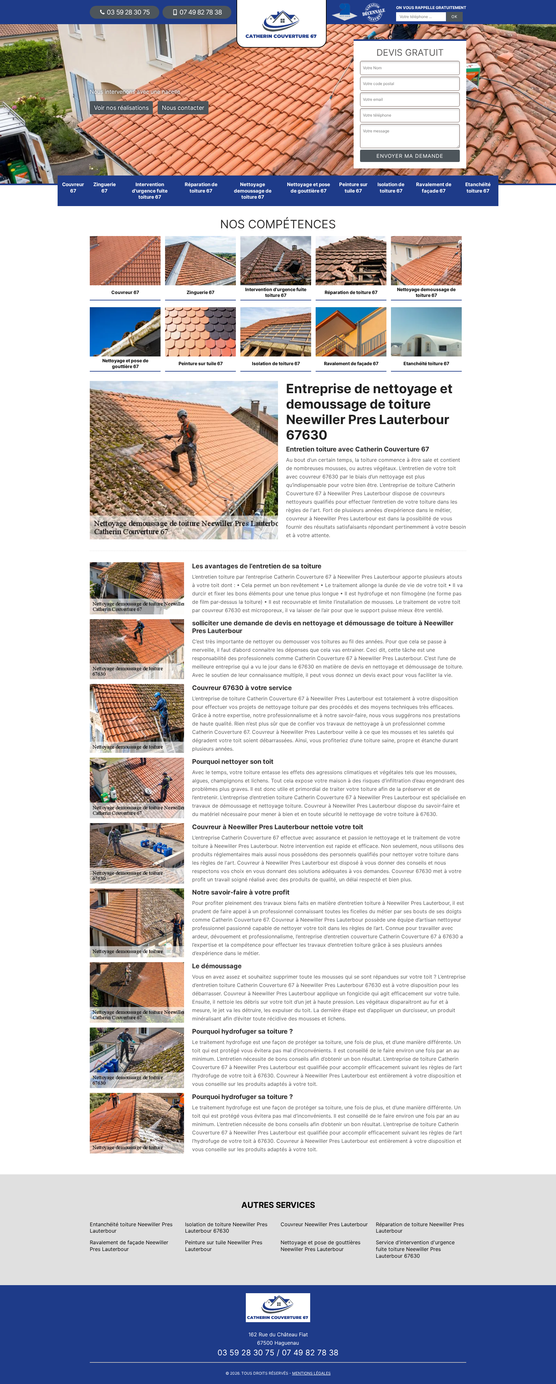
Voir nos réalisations (121, 107)
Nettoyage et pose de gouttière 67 (308, 187)
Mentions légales (311, 1373)
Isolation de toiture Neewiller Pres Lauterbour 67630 (226, 1227)
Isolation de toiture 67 (390, 187)
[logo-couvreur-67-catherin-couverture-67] (278, 1307)
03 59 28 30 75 (128, 12)
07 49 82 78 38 (201, 12)
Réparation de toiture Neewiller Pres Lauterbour (420, 1227)
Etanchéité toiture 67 (478, 187)
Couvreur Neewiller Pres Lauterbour (324, 1224)
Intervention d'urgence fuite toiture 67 (150, 190)
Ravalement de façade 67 (433, 187)
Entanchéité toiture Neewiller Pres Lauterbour (131, 1227)
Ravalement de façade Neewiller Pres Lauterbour (129, 1245)
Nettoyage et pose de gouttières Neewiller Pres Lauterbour (320, 1245)
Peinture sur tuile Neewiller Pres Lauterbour (223, 1245)
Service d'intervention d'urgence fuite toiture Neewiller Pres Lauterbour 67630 (415, 1249)
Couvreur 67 (73, 187)
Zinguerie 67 (104, 187)
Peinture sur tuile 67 (353, 187)
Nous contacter (183, 107)
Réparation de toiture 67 (201, 187)
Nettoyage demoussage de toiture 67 (253, 190)
